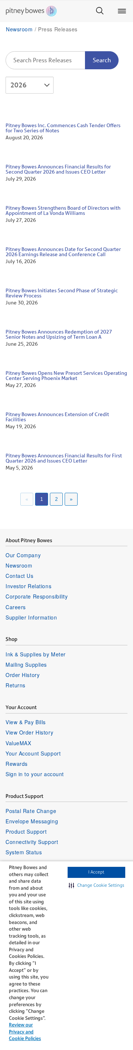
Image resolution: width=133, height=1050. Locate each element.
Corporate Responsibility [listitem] (37, 596)
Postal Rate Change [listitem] (31, 810)
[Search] (100, 11)
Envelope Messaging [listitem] (32, 821)
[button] (96, 886)
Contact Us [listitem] (20, 575)
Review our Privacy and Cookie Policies (25, 1031)
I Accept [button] (96, 872)
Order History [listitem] (23, 674)
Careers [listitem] (16, 607)
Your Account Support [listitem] (33, 753)
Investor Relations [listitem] (28, 586)
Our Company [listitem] (23, 555)
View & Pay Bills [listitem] (26, 722)
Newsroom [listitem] (19, 565)
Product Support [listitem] (26, 831)
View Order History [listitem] (29, 732)
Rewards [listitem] (17, 763)
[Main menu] (122, 11)
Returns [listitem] (15, 685)
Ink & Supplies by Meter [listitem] (36, 654)
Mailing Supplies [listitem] (26, 664)
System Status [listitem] (24, 852)
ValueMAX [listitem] (18, 743)
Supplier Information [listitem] (31, 617)
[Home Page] (31, 11)
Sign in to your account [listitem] (35, 774)
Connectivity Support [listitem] (32, 841)
